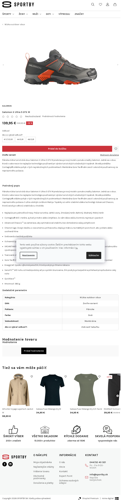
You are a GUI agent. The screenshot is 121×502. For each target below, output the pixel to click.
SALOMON (7, 106)
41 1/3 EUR (8, 139)
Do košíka (57, 149)
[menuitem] (8, 14)
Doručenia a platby (43, 482)
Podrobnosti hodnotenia (53, 116)
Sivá (90, 315)
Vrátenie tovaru (41, 471)
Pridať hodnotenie (34, 350)
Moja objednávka (42, 462)
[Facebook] (4, 464)
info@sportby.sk (99, 474)
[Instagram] (10, 464)
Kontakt (63, 471)
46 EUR (31, 139)
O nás (62, 462)
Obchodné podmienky (39, 477)
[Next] (117, 396)
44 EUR (20, 139)
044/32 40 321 (98, 462)
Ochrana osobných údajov (69, 481)
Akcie (62, 466)
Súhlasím (94, 255)
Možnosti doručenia (109, 155)
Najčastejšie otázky (43, 466)
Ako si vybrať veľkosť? (12, 135)
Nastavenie (28, 255)
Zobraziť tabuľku (90, 327)
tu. (76, 247)
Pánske (90, 309)
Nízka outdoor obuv (90, 297)
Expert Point (65, 476)
